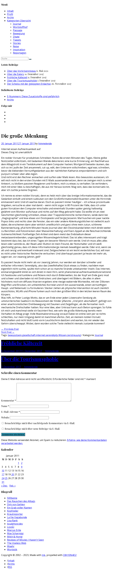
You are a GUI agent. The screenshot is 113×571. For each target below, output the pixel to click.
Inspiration (19, 49)
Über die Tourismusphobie (22, 80)
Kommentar (8, 400)
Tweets (17, 40)
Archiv (10, 17)
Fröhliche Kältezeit (17, 77)
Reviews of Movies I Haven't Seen (25, 539)
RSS (10, 567)
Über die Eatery (15, 74)
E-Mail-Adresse (10, 411)
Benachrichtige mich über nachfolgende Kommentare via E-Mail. (40, 423)
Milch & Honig (15, 536)
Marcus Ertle (14, 530)
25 (6, 478)
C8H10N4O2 (70, 555)
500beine (12, 498)
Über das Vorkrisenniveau (21, 71)
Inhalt (10, 11)
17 (3, 474)
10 (3, 470)
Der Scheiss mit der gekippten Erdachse (29, 83)
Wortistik (12, 549)
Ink (43, 555)
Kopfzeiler (12, 510)
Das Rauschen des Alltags (21, 501)
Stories (17, 43)
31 (3, 482)
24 (3, 478)
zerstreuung (74, 335)
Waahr (10, 546)
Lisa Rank (12, 520)
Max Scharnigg (15, 533)
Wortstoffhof (20, 27)
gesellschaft (28, 335)
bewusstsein (15, 335)
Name (5, 406)
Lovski (10, 527)
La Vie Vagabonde (17, 517)
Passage (17, 30)
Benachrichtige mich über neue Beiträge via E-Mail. (32, 428)
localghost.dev (15, 523)
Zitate (16, 36)
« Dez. (4, 485)
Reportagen (19, 52)
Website (5, 417)
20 (12, 474)
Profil (10, 14)
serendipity (52, 335)
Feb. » (12, 485)
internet (40, 335)
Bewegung (19, 33)
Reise (16, 46)
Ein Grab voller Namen (19, 507)
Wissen (63, 335)
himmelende (45, 143)
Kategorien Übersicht (19, 20)
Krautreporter (15, 514)
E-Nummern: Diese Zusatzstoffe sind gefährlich (33, 96)
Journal (17, 23)
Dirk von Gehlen (16, 504)
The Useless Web (16, 543)
